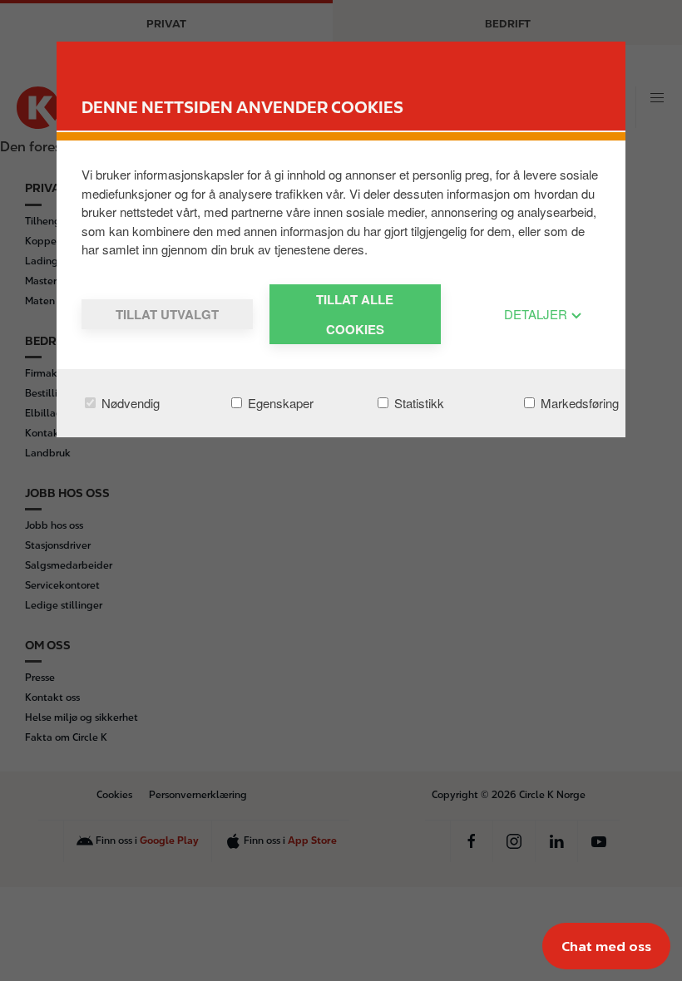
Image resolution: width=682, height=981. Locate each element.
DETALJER (537, 314)
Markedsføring (578, 403)
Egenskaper (279, 403)
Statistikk (417, 403)
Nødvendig (129, 403)
